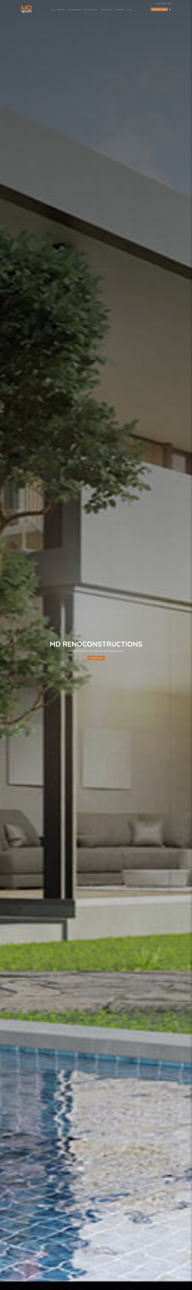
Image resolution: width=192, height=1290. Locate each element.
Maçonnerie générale (74, 10)
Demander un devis (159, 9)
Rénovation (61, 10)
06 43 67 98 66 (170, 9)
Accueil (53, 10)
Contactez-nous (96, 658)
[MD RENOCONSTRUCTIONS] (26, 13)
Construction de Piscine (91, 10)
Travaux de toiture (106, 10)
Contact (129, 10)
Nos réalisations (119, 10)
